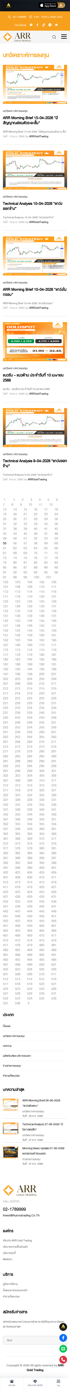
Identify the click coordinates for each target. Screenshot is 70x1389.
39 (25, 529)
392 (5, 863)
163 (17, 640)
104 (29, 582)
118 (17, 596)
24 (56, 514)
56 (15, 543)
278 (17, 751)
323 (17, 795)
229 (29, 703)
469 (29, 935)
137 (5, 616)
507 (5, 974)
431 (53, 896)
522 (5, 989)
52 (35, 538)
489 (29, 955)
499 (29, 964)
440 (41, 906)
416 (53, 882)
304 (29, 775)
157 (5, 635)
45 (25, 533)
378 (17, 848)
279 (29, 751)
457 (5, 926)
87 (25, 567)
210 (41, 683)
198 (17, 674)
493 (17, 960)
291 (53, 761)
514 (29, 979)
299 (29, 771)
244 (29, 717)
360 (41, 829)
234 (29, 708)
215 (41, 688)
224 (29, 698)
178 (17, 655)
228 (17, 703)
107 (5, 587)
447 (5, 916)
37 (4, 529)
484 (29, 950)
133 (17, 611)
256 (53, 727)
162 (5, 640)
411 (53, 877)
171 (53, 645)
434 (29, 901)
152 (5, 630)
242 (5, 717)
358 (17, 829)
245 (41, 717)
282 (5, 756)
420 (41, 887)
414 (29, 882)
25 (4, 519)
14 (15, 509)
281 (53, 751)
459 (29, 926)
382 (5, 853)
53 (46, 538)
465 (41, 930)
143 (17, 621)
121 (53, 596)
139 (29, 616)
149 (29, 625)
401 (53, 868)
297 (5, 771)
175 (41, 650)
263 (17, 737)
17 (46, 509)
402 (5, 872)
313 (17, 785)
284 (29, 756)
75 (25, 558)
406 (53, 872)
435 (41, 901)
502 (5, 969)
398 (17, 868)
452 (5, 921)
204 (29, 679)
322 (5, 795)
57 (25, 543)
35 (46, 524)
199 (29, 674)
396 (53, 863)
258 (17, 732)
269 (29, 742)
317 (5, 790)
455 (41, 921)
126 (53, 601)
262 (5, 737)
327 (5, 800)
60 (56, 543)
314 (29, 785)
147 (5, 625)
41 (46, 529)
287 (5, 761)
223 (17, 698)
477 (5, 945)
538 (17, 1003)
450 (41, 916)
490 (41, 955)
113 (17, 591)
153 (17, 630)
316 (53, 785)
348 (17, 819)
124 (29, 601)
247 (5, 722)
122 (5, 601)
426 (53, 892)
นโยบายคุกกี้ (9, 1253)
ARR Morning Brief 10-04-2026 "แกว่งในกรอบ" (34, 292)
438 (17, 906)
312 (5, 785)
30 (56, 519)
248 (17, 722)
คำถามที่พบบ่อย (11, 1076)
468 (17, 935)
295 (41, 766)
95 (46, 572)
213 (17, 688)
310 (41, 780)
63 (25, 548)
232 (5, 708)
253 (17, 727)
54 (56, 538)
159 (29, 635)
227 (5, 703)
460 (41, 926)
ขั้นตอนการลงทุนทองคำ (15, 1290)
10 (30, 504)
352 (5, 824)
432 (5, 901)
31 (4, 524)
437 (5, 906)
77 (46, 558)
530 (41, 993)
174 (29, 650)
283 (17, 756)
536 (53, 998)
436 (53, 901)
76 (35, 558)
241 (53, 713)
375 (41, 843)
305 (41, 775)
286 (53, 756)
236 (53, 708)
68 (15, 553)
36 (56, 524)
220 (41, 693)
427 (5, 896)
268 (17, 742)
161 (53, 635)
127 (5, 606)
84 (56, 562)
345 (41, 814)
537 (5, 1003)
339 (29, 809)
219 (29, 693)
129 (29, 606)
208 (17, 683)
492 (5, 960)
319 (29, 790)
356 (53, 824)
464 (29, 930)
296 (53, 766)
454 (29, 921)
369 (29, 838)
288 (17, 761)
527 (5, 993)
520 (41, 984)
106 (53, 582)
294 (29, 766)
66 (56, 548)
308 (17, 780)
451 (53, 916)
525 (41, 989)
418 (17, 887)
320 (41, 790)
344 (29, 814)
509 (29, 974)
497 (5, 964)
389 (29, 858)
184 (29, 659)
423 (17, 892)
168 (17, 645)
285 (41, 756)
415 (41, 882)
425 (41, 892)
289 (29, 761)
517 (5, 984)
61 (4, 548)
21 (25, 514)
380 (41, 848)
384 (29, 853)
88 (35, 567)
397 (5, 868)
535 (41, 998)
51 (25, 538)
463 (17, 930)
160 (41, 635)
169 (29, 645)
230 (41, 703)
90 (56, 567)
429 (29, 896)
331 (53, 800)
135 (41, 611)
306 (53, 775)
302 (5, 775)
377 (5, 848)
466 (53, 930)
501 (53, 964)
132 (5, 611)
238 (17, 713)
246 (53, 717)
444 (29, 911)
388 (17, 858)
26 (15, 519)
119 (29, 596)
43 (4, 533)
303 (17, 775)
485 (41, 950)
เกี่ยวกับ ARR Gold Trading (17, 1240)
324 (29, 795)
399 (29, 868)
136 (53, 611)
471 (53, 935)
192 (5, 669)
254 (29, 727)
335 (41, 804)
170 (41, 645)
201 (53, 674)
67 (4, 553)
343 (17, 814)
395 (41, 863)
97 (4, 577)
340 (41, 809)
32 (15, 524)
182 (5, 659)
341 (53, 809)
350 (41, 819)
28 (35, 519)
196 (53, 669)
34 (35, 524)
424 (29, 892)
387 (5, 858)
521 (53, 984)
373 (17, 843)
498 (17, 964)
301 (53, 771)
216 (53, 688)
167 (5, 645)
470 (41, 935)
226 (53, 698)
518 (17, 984)
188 (17, 664)
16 (35, 509)
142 (5, 621)
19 (4, 514)
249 (29, 722)
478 (17, 945)
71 (46, 553)
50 (15, 538)
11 (40, 504)
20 (15, 514)
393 (17, 863)
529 (29, 993)
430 (41, 896)
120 (41, 596)
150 (41, 625)
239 (29, 713)
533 (17, 998)
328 (17, 800)
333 (17, 804)
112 (5, 591)
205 (41, 679)
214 (29, 688)
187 (5, 664)
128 (17, 606)
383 (17, 853)
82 (35, 562)
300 (41, 771)
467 (5, 935)
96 (56, 572)
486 (53, 950)
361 (53, 829)
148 (17, 625)
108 (17, 587)
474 (29, 940)
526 (53, 989)
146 (53, 621)
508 (17, 974)
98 (15, 577)
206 (53, 679)
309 (29, 780)
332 (5, 804)
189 (29, 664)
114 (29, 591)
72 (56, 553)
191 (53, 664)
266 (53, 737)
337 (5, 809)
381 (53, 848)
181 (53, 655)
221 (53, 693)
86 (15, 567)
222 (5, 698)
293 (17, 766)
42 (56, 529)
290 (41, 761)
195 (41, 669)
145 (41, 621)
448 (17, 916)
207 (5, 683)
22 (35, 514)
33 (25, 524)
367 (5, 838)
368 (17, 838)
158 (17, 635)
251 (53, 722)
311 (53, 780)
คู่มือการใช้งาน (10, 1284)
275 (41, 746)
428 (17, 896)
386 (53, 853)
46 (35, 533)
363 (17, 834)
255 (41, 727)
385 (41, 853)
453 (17, 921)
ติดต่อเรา (7, 1259)
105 (41, 582)
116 (53, 591)
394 (29, 863)
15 (25, 509)
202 (5, 679)
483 (17, 950)
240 (41, 713)
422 (5, 892)
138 (17, 616)
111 (53, 587)
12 (51, 504)
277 (5, 751)
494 (29, 960)
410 (41, 877)
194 (29, 669)
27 (25, 519)
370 (41, 838)
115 (41, 591)
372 (5, 843)
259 (29, 732)
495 (41, 960)
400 (41, 868)
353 (17, 824)
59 (46, 543)
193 (17, 669)
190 (41, 664)
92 (15, 572)
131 (53, 606)
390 (41, 858)
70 (35, 553)
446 (53, 911)
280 (41, 751)
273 (17, 746)
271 (53, 742)
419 (29, 887)
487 (5, 955)
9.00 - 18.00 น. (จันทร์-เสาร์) (48, 17)
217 (5, 693)
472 (5, 940)
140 (41, 616)
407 (5, 877)
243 (17, 717)
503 (17, 969)
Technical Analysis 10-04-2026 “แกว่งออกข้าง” (32, 206)
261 (53, 732)
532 (5, 998)
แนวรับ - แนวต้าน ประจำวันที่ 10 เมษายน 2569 (33, 377)
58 (35, 543)
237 (5, 713)
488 (17, 955)
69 (25, 553)
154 (29, 630)
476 (53, 940)
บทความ (7, 1046)
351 (53, 819)
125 (41, 601)
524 (29, 989)
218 (17, 693)
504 (29, 969)
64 (35, 548)
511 (53, 974)
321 (53, 790)
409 (29, 877)
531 (53, 993)
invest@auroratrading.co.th (21, 1215)
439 (29, 906)
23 (46, 514)
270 (41, 742)
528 (17, 993)
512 (5, 979)
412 (5, 882)
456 (53, 921)
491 (53, 955)
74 (15, 558)
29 (46, 519)
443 (17, 911)
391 (53, 858)
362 (5, 834)
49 (4, 538)
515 (41, 979)
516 (53, 979)
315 (41, 785)
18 (56, 509)
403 (17, 872)
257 (5, 732)
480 (41, 945)
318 (17, 790)
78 (56, 558)
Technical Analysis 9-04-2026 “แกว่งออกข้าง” (35, 463)
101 (48, 577)
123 (17, 601)
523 (17, 989)
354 (29, 824)
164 (29, 640)
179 (29, 655)
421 (53, 887)
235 (41, 708)
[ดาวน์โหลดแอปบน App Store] (52, 5)
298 (17, 771)
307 (5, 780)
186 (53, 659)
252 (5, 727)
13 (4, 509)
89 (46, 567)
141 (53, 616)
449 (29, 916)
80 (15, 562)
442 (5, 911)
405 (41, 872)
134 (29, 611)
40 (35, 529)
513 (17, 979)
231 (53, 703)
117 (5, 596)
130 (41, 606)
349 (29, 819)
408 (17, 877)
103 (17, 582)
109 (29, 587)
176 (53, 650)
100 (36, 577)
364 (29, 834)
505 (41, 969)
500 (41, 964)
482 (5, 950)
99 (25, 577)
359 (29, 829)
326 (53, 795)
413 (17, 882)
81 (25, 562)
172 (5, 650)
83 (46, 562)
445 (41, 911)
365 (41, 834)
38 (15, 529)
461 (53, 926)
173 (17, 650)
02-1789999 (19, 17)
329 (29, 800)
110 (41, 587)
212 (5, 688)
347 (5, 819)
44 (15, 533)
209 (29, 683)
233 (17, 708)
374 (29, 843)
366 (53, 834)
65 (46, 548)
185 (41, 659)
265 (41, 737)
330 (41, 800)
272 (5, 746)
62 (15, 548)
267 (5, 742)
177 (5, 655)
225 (41, 698)
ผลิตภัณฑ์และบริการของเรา (17, 1056)
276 (53, 746)
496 (53, 960)
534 (29, 998)
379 (29, 848)
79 (4, 562)
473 (17, 940)
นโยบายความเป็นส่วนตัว (15, 1247)
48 (56, 533)
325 (41, 795)
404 (29, 872)
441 (53, 906)
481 (53, 945)
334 (29, 804)
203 (17, 679)
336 (53, 804)
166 (53, 640)
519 (29, 984)
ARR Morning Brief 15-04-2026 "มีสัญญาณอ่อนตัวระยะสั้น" (30, 120)
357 (5, 829)
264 (29, 737)
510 (41, 974)
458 (17, 926)
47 (46, 533)
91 (4, 572)
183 (17, 659)
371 (53, 838)
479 (29, 945)
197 (5, 674)
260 (41, 732)
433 (17, 901)
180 (41, 655)
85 (4, 567)
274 (29, 746)
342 (5, 814)
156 (53, 630)
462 (5, 930)
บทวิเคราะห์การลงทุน (15, 111)
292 (5, 766)
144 (29, 621)
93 (25, 572)
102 (5, 582)
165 (41, 640)
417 (5, 887)
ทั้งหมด (6, 1026)
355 (41, 824)
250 (41, 722)
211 (53, 683)
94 (35, 572)
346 (53, 814)
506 (53, 969)
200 (41, 674)
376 (53, 843)
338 (17, 809)
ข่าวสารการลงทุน (12, 1066)
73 (4, 558)
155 (41, 630)
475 (41, 940)
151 (53, 625)
